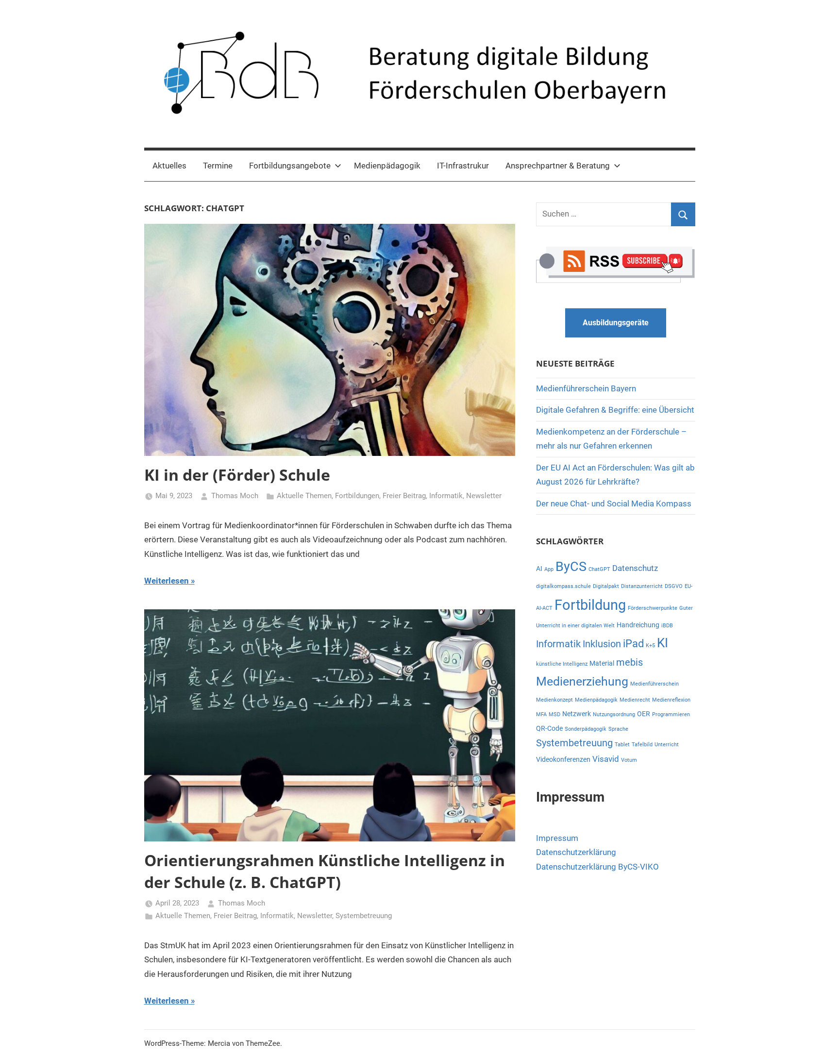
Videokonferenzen (563, 759)
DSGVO (674, 586)
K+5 (650, 645)
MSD (554, 714)
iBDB (667, 625)
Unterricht (666, 744)
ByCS (571, 566)
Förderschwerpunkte (652, 608)
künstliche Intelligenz (561, 664)
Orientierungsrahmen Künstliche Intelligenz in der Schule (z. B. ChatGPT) (324, 871)
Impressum (557, 838)
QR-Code (549, 728)
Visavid (605, 759)
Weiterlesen (166, 581)
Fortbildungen (357, 495)
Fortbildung (590, 605)
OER (643, 714)
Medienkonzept (554, 700)
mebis (629, 662)
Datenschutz (635, 568)
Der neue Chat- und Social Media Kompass (613, 503)
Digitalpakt (606, 586)
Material (601, 663)
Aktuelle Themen (304, 495)
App (549, 569)
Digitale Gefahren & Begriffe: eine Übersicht (615, 410)
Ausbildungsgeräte (616, 322)
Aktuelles (169, 165)
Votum (629, 760)
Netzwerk (576, 714)
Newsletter (484, 495)
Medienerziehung (582, 681)
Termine (218, 165)
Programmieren (671, 714)
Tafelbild (642, 744)
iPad (633, 644)
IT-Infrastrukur (463, 165)
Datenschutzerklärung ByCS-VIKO (597, 867)
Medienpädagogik (387, 165)
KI (662, 643)
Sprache (618, 729)
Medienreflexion (671, 700)
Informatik (446, 495)
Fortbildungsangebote (290, 165)
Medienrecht (635, 700)
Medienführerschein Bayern (586, 388)
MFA (541, 714)
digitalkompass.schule (563, 586)
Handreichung (638, 625)
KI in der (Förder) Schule (237, 474)
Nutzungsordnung (614, 714)
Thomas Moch (234, 495)
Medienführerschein (654, 684)
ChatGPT (599, 569)
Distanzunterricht (642, 586)
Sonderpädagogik (585, 729)
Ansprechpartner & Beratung (557, 165)
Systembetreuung (364, 915)
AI (539, 568)
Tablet (622, 744)
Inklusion (602, 644)
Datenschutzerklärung (576, 852)
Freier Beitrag (404, 495)
